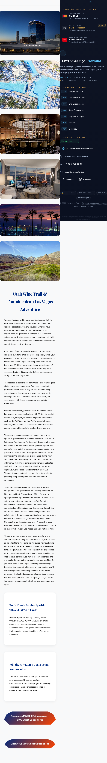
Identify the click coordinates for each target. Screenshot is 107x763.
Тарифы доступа (84, 116)
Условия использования (83, 207)
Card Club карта (84, 110)
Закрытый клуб (84, 91)
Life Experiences (84, 104)
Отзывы (84, 122)
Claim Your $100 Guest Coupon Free (30, 743)
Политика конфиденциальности (94, 203)
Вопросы (84, 129)
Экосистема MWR (84, 98)
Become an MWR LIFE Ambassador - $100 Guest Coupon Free (30, 718)
